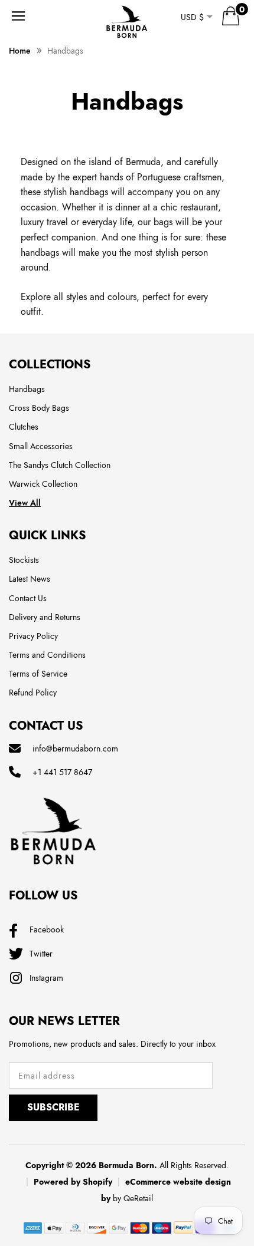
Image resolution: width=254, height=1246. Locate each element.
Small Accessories (41, 446)
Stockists (24, 560)
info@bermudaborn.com (75, 748)
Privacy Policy (33, 636)
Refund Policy (33, 692)
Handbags (27, 389)
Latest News (29, 579)
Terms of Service (38, 674)
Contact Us (28, 598)
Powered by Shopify (73, 1182)
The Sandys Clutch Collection (59, 465)
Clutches (23, 427)
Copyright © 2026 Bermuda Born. (91, 1165)
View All (25, 503)
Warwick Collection (43, 484)
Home (20, 51)
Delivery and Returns (44, 617)
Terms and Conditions (47, 655)
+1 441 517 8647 (62, 772)
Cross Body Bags (39, 408)
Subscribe (53, 1107)
